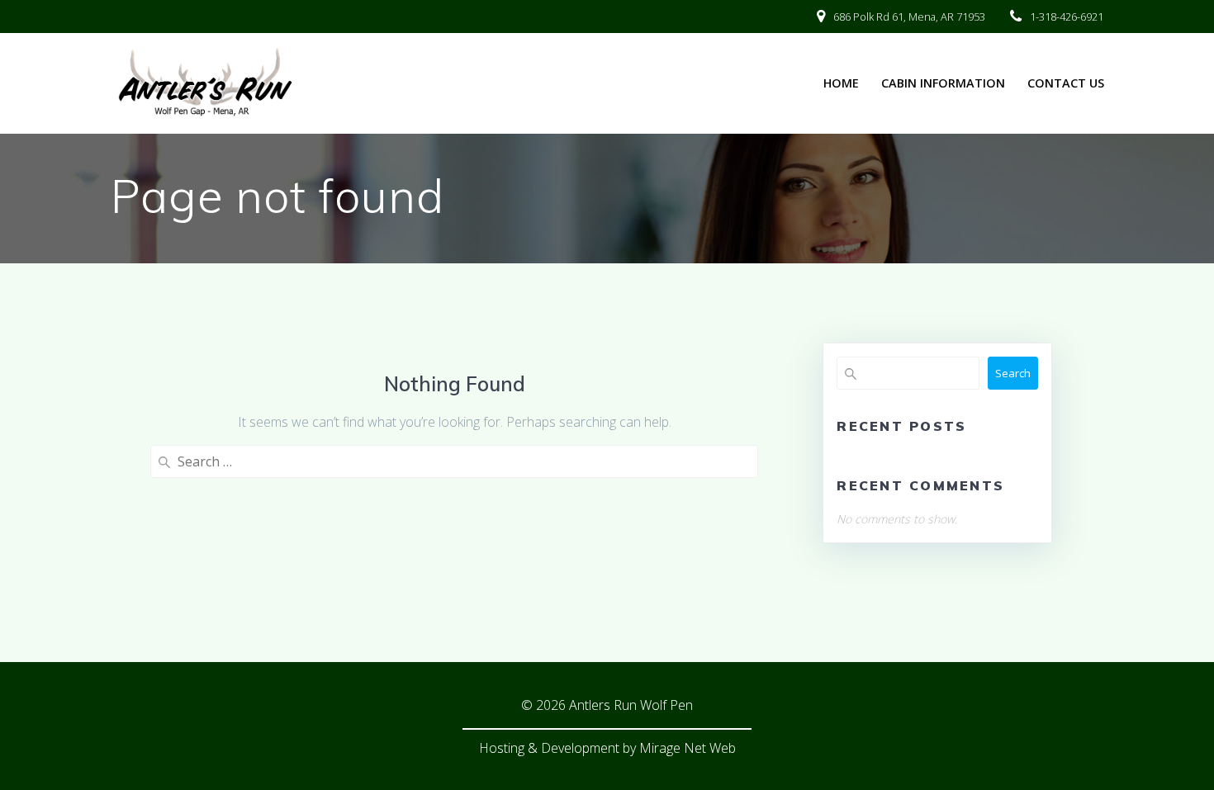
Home (841, 83)
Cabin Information (943, 83)
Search (1013, 373)
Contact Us (1065, 83)
